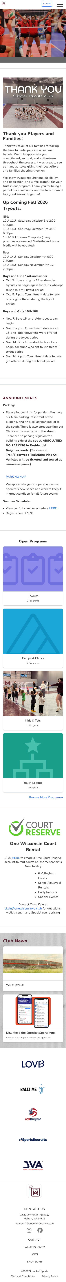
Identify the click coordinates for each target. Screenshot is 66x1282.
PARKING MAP (16, 477)
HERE (53, 508)
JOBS (34, 1254)
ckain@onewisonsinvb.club (23, 909)
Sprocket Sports (38, 1271)
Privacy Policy (49, 1276)
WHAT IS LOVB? (35, 1247)
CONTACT (34, 1240)
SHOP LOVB (34, 1261)
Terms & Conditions (23, 1276)
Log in (47, 3)
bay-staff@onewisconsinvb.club (34, 1223)
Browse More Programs (45, 797)
